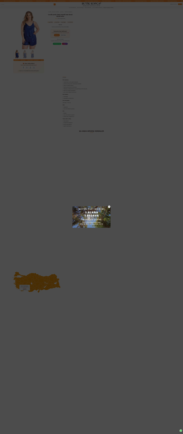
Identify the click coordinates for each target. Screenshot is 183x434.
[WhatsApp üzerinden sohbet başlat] (180, 430)
